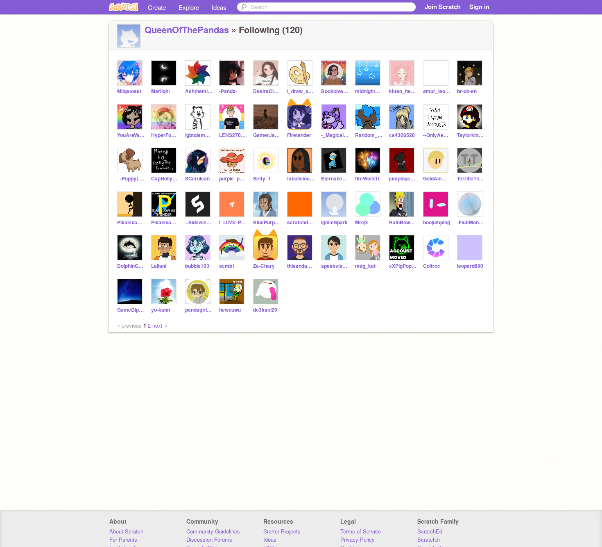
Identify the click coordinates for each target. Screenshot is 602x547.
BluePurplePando (267, 222)
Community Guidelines (213, 531)
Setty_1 (262, 178)
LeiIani (158, 265)
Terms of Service (360, 531)
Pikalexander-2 (165, 222)
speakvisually (335, 265)
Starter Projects (282, 531)
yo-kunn (160, 309)
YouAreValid (131, 135)
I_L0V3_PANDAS (233, 222)
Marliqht (160, 91)
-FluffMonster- (470, 222)
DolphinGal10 (131, 265)
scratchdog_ (301, 222)
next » (159, 325)
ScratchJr (428, 539)
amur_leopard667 (436, 91)
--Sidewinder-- (199, 222)
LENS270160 (233, 135)
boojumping (436, 222)
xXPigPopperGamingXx (402, 265)
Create (157, 7)
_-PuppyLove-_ (131, 178)
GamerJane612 (267, 135)
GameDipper (131, 309)
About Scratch (126, 531)
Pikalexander (131, 222)
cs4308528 (402, 135)
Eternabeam (335, 178)
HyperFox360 (165, 135)
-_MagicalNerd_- (335, 135)
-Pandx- (228, 91)
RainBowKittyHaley (402, 222)
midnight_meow (368, 91)
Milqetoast (129, 91)
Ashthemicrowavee (199, 91)
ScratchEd (429, 531)
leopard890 (470, 265)
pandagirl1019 (199, 309)
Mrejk (361, 222)
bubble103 (197, 265)
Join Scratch (443, 6)
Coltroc (431, 265)
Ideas (219, 7)
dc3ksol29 (265, 309)
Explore (189, 7)
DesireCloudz (267, 91)
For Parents (123, 539)
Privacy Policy (357, 539)
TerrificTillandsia (470, 178)
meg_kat (365, 265)
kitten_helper (402, 91)
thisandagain (301, 265)
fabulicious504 (301, 178)
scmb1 (227, 265)
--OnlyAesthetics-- (436, 135)
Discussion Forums (209, 539)
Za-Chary (264, 265)
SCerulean (197, 178)
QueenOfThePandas (187, 29)
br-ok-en (467, 91)
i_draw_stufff (301, 91)
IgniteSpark (334, 222)
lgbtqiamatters (199, 135)
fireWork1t (367, 178)
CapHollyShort (165, 178)
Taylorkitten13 (470, 135)
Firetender (299, 135)
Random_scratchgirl (368, 135)
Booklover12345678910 (335, 91)
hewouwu (230, 309)
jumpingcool (402, 178)
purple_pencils (233, 178)
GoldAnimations (436, 178)
